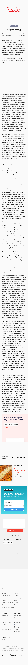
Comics (4, 600)
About (8, 646)
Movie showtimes (18, 600)
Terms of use (10, 650)
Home (3, 646)
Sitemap (22, 648)
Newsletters (17, 615)
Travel (15, 605)
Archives (4, 591)
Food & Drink (5, 613)
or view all (7, 427)
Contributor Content (7, 602)
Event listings (17, 598)
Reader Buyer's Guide (8, 607)
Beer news (5, 618)
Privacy (4, 650)
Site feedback (18, 618)
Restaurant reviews (7, 629)
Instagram (18, 627)
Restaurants (5, 627)
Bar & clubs (5, 615)
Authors (4, 593)
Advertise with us (14, 648)
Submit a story (18, 620)
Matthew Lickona (6, 35)
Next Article (17, 465)
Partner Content (6, 605)
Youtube (17, 631)
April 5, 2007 (22, 35)
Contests (16, 595)
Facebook (18, 622)
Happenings (17, 589)
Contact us (5, 648)
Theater (16, 602)
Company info (6, 637)
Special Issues (6, 598)
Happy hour (5, 624)
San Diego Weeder (7, 640)
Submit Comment (14, 531)
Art (15, 591)
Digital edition (19, 650)
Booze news (5, 620)
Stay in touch (17, 613)
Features (4, 589)
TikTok (17, 629)
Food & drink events (7, 622)
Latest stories (6, 595)
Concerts (16, 593)
